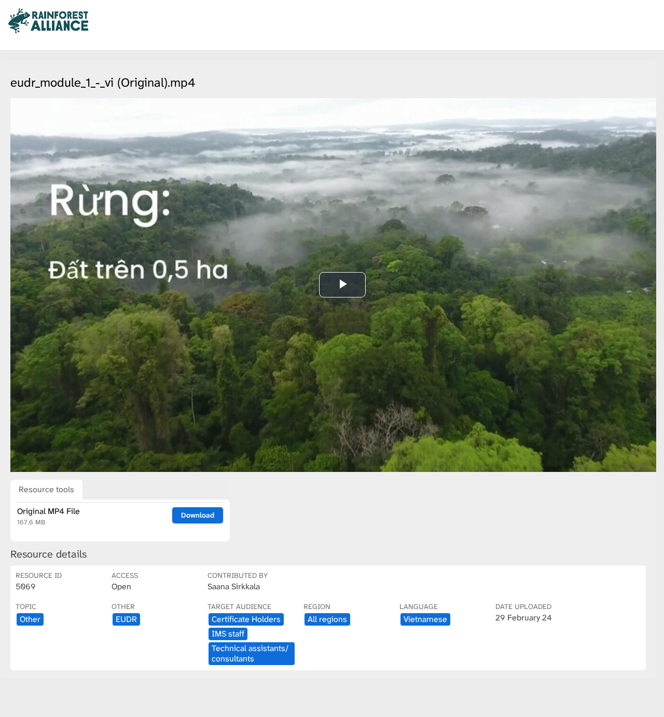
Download (197, 515)
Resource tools (46, 489)
